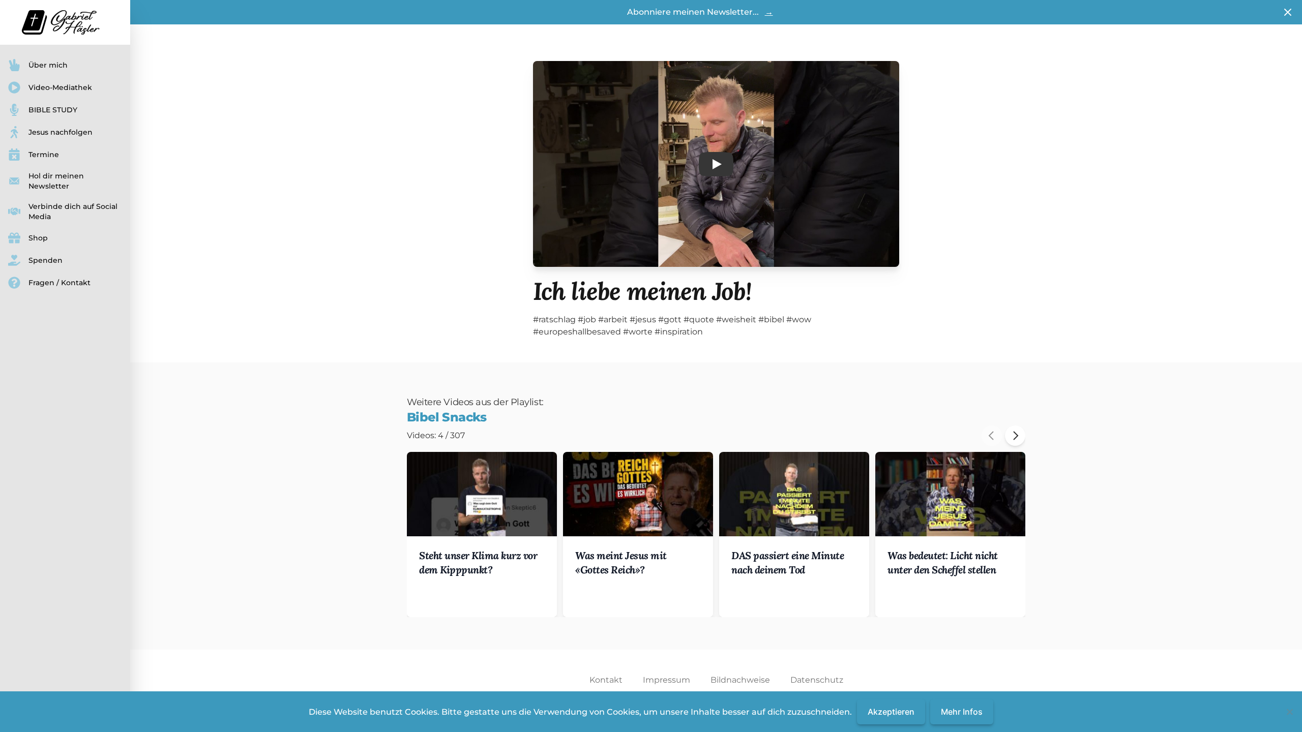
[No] (1289, 712)
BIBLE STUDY (52, 109)
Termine (43, 154)
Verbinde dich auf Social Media (72, 211)
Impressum (666, 680)
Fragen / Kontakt (59, 282)
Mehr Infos (962, 712)
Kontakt (606, 680)
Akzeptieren (891, 712)
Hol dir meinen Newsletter (56, 181)
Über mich (48, 65)
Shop (38, 237)
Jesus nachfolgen (60, 132)
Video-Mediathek (60, 87)
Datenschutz (816, 680)
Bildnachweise (740, 680)
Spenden (45, 260)
